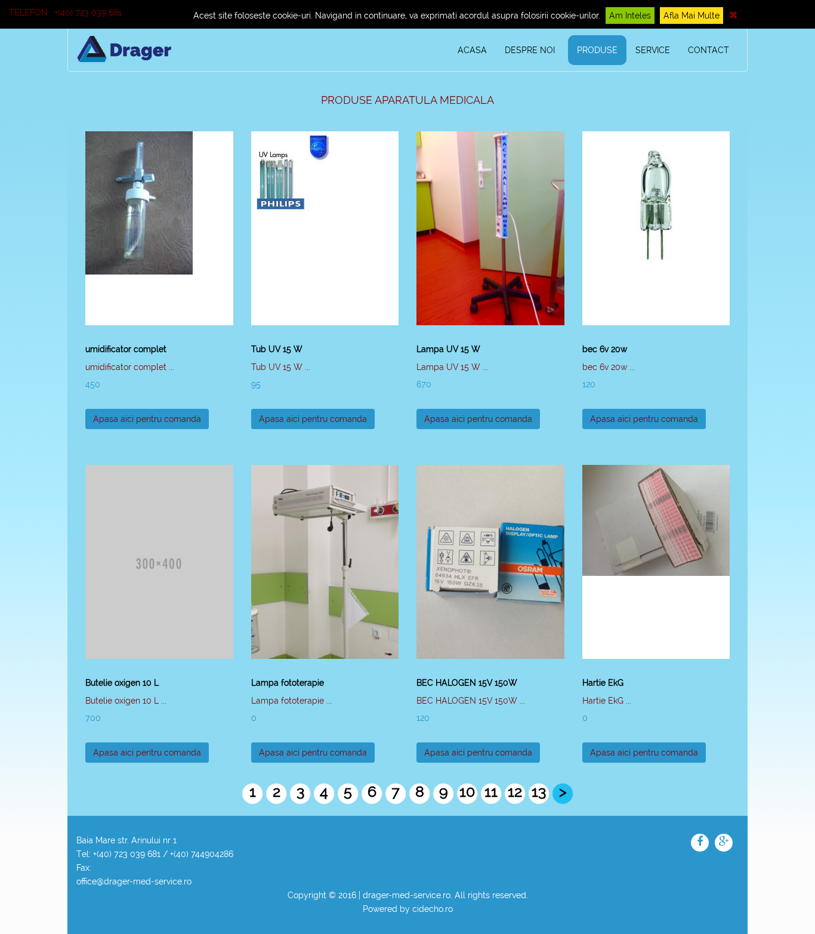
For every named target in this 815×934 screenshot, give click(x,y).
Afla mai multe (691, 15)
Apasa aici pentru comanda (147, 419)
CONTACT (708, 50)
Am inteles (630, 15)
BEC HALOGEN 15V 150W (466, 683)
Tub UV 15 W (276, 349)
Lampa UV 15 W (448, 349)
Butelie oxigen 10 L (122, 683)
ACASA (472, 50)
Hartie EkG (602, 683)
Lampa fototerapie (287, 683)
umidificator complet (125, 349)
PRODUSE (597, 50)
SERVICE (652, 50)
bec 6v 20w (604, 349)
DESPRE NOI (530, 50)
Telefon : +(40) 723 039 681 (65, 12)
